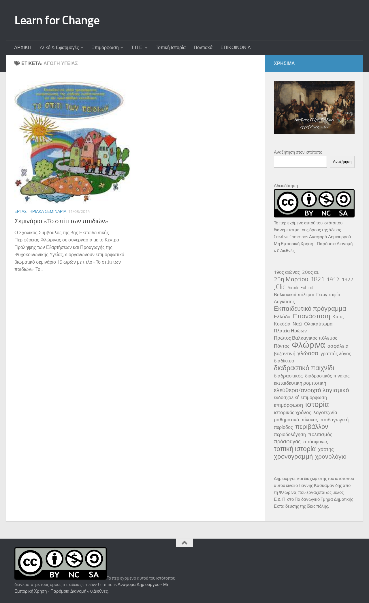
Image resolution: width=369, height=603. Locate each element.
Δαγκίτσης (284, 301)
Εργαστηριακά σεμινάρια (40, 211)
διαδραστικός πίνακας (327, 376)
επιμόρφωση (288, 405)
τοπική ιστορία (295, 448)
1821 (317, 279)
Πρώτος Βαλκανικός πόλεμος (305, 338)
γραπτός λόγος (336, 353)
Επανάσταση (311, 316)
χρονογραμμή (293, 456)
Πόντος (281, 346)
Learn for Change (56, 20)
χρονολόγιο (331, 456)
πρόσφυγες (315, 441)
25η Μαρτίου (291, 279)
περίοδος (283, 427)
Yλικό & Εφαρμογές (59, 47)
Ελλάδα (282, 316)
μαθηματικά (286, 420)
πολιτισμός (320, 434)
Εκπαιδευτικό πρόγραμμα (310, 308)
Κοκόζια (282, 324)
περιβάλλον (311, 426)
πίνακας (310, 420)
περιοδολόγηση (290, 434)
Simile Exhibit (300, 287)
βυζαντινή (284, 353)
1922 (347, 279)
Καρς (338, 316)
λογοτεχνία (325, 412)
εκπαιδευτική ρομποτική (300, 383)
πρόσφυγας (287, 441)
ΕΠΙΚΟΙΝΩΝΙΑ (236, 47)
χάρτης (326, 449)
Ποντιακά (203, 47)
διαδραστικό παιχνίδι (304, 367)
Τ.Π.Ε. (137, 47)
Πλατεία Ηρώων (290, 331)
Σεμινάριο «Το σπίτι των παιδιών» (61, 221)
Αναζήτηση (342, 161)
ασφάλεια (338, 346)
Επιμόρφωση (105, 47)
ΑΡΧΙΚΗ (22, 47)
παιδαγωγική (334, 420)
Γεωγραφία (328, 294)
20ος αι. (310, 272)
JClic (279, 286)
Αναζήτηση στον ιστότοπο (298, 152)
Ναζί (297, 324)
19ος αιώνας (287, 272)
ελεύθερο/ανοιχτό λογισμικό (311, 390)
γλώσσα (308, 353)
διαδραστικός (288, 376)
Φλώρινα (308, 345)
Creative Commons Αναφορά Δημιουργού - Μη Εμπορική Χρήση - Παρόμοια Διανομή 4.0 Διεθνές (314, 243)
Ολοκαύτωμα (318, 324)
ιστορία (317, 404)
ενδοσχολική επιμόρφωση (300, 397)
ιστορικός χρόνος (292, 412)
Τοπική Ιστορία (171, 47)
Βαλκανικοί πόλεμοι (294, 294)
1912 (333, 279)
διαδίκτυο (284, 361)
